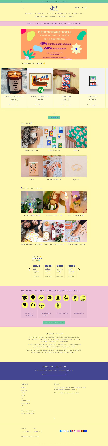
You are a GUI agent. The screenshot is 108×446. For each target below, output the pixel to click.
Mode (75, 150)
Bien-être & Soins (31, 150)
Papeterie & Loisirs (53, 179)
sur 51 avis (35, 260)
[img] (55, 259)
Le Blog (23, 392)
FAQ (22, 398)
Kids (31, 179)
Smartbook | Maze (66, 96)
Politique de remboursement (28, 411)
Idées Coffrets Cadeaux (75, 215)
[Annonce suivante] (86, 1)
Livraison (23, 395)
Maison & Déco (53, 150)
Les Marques (24, 390)
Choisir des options (14, 105)
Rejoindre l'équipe (25, 400)
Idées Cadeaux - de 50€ (53, 215)
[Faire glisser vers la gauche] (50, 113)
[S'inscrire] (65, 374)
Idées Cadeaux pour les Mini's (31, 244)
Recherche (23, 387)
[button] (22, 7)
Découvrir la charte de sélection (54, 322)
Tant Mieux (26, 436)
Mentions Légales (25, 403)
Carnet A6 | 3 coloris (92, 96)
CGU (22, 405)
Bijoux (75, 179)
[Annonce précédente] (21, 1)
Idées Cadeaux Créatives (75, 244)
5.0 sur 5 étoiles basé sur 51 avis (58, 443)
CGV (22, 408)
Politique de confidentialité (27, 413)
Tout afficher (54, 117)
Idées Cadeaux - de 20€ (31, 215)
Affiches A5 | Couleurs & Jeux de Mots (40, 96)
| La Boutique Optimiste (34, 436)
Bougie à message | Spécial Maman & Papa (14, 96)
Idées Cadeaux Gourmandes (53, 244)
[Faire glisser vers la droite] (57, 113)
